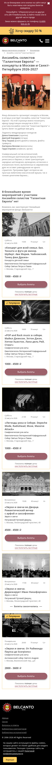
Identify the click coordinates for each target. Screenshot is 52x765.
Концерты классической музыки (14, 40)
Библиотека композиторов (14, 729)
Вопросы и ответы (10, 725)
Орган (5, 721)
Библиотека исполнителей (14, 732)
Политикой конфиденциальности (18, 752)
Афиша (5, 718)
